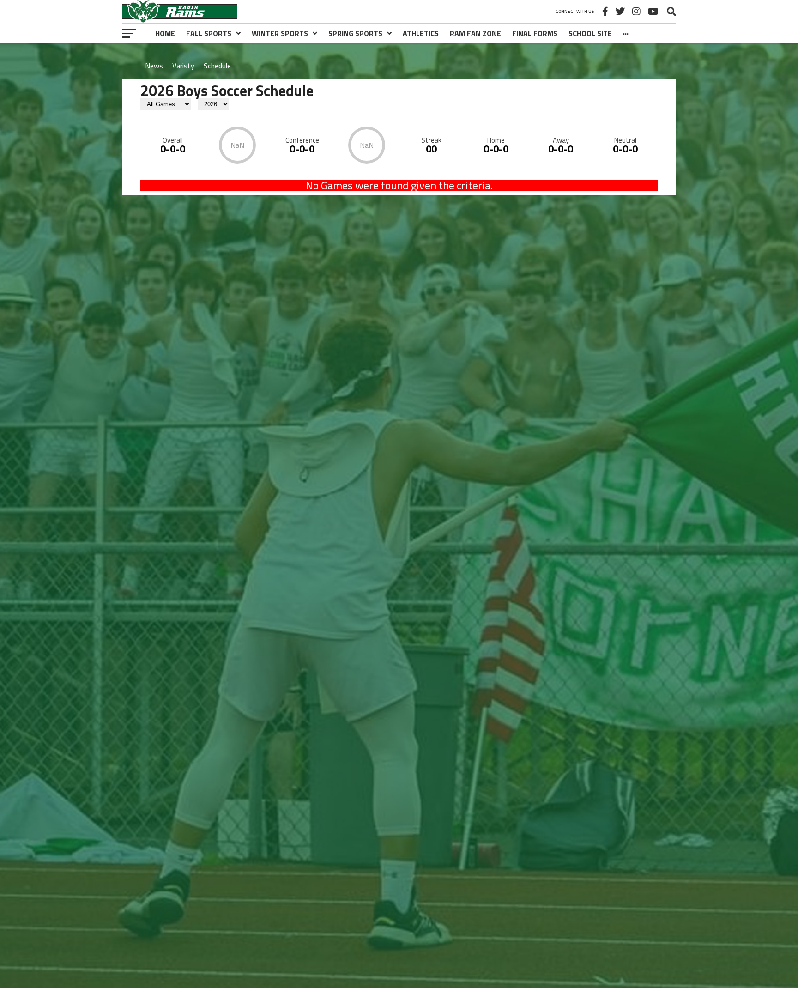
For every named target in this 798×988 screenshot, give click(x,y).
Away (561, 140)
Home (496, 140)
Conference (302, 140)
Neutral (625, 140)
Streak (431, 140)
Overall (173, 140)
